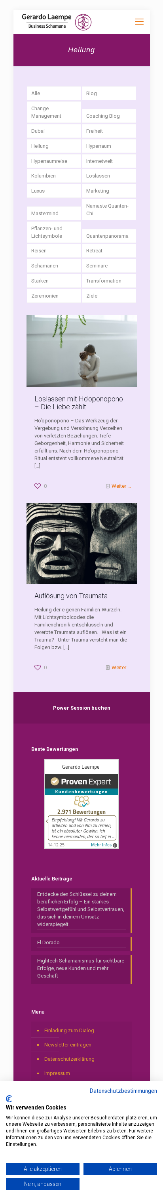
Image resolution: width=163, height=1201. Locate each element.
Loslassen (98, 176)
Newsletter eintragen (67, 1045)
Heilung (40, 146)
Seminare (97, 266)
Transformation (103, 281)
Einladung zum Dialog (69, 1030)
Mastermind (45, 213)
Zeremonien (45, 296)
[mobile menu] (139, 22)
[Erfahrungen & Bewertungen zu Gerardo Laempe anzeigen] (81, 847)
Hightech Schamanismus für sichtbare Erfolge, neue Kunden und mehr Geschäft (80, 968)
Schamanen (44, 266)
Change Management (46, 112)
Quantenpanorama (107, 236)
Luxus (38, 191)
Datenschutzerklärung (69, 1059)
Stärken (40, 281)
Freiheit (94, 131)
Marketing (97, 191)
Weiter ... (121, 486)
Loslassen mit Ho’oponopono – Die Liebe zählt (78, 403)
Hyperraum (98, 146)
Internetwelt (99, 161)
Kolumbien (43, 176)
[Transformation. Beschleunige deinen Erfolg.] (56, 22)
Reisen (39, 251)
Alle (35, 93)
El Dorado (48, 942)
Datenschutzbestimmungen (123, 1091)
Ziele (91, 296)
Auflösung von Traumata (71, 596)
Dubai (38, 131)
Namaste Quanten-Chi (107, 209)
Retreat (94, 251)
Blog (91, 93)
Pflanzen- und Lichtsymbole (47, 232)
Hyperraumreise (49, 161)
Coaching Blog (103, 116)
